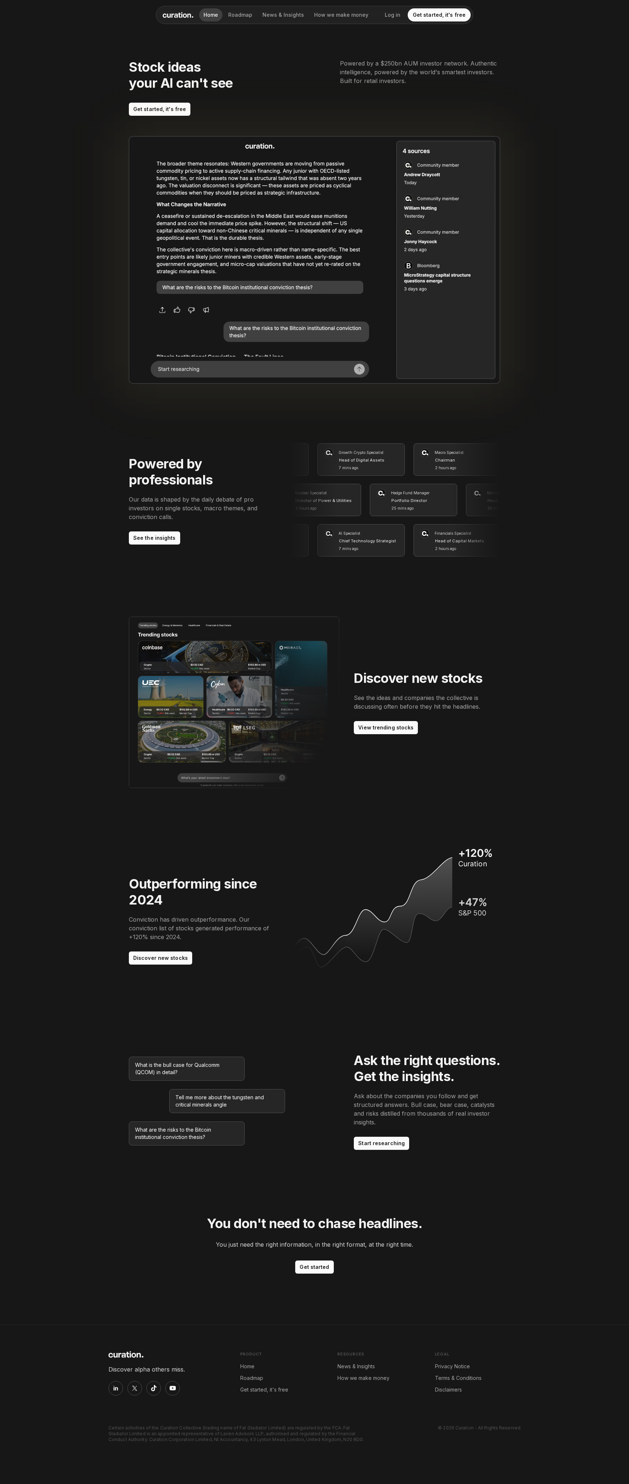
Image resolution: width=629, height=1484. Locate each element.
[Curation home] (178, 15)
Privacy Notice (452, 1366)
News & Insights (283, 15)
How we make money (341, 15)
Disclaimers (448, 1389)
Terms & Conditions (458, 1378)
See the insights (154, 538)
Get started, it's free (439, 15)
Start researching (381, 1143)
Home (210, 15)
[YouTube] (172, 1388)
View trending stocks (386, 727)
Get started (314, 1267)
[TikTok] (153, 1388)
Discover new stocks (160, 958)
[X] (134, 1388)
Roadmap (240, 15)
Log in (392, 15)
